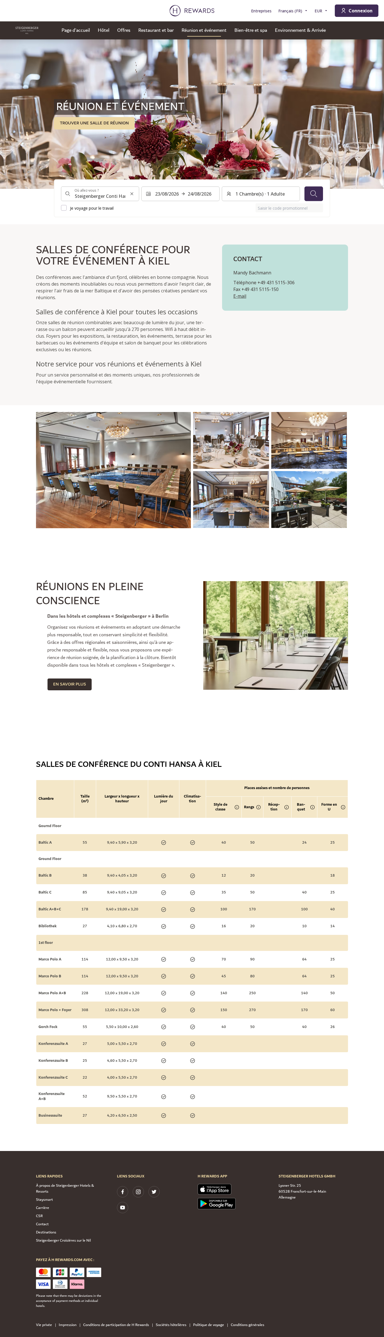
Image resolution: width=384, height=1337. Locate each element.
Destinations (46, 1232)
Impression (67, 1325)
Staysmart (44, 1199)
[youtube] (122, 1207)
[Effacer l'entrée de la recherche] (132, 194)
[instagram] (138, 1191)
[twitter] (154, 1191)
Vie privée (44, 1325)
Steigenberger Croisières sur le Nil (63, 1240)
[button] (113, 470)
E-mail (239, 296)
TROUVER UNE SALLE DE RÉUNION (94, 123)
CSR (39, 1216)
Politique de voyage (208, 1325)
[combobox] (100, 194)
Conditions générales (247, 1325)
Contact (42, 1224)
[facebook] (122, 1191)
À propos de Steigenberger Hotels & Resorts (65, 1188)
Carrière (42, 1207)
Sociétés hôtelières (171, 1325)
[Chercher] (313, 194)
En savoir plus (69, 684)
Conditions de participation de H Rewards (116, 1325)
